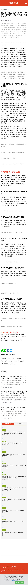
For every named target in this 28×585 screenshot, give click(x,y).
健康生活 (3, 441)
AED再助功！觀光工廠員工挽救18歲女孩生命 (11, 443)
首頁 (2, 9)
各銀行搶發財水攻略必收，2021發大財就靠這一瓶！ (13, 521)
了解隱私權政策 (14, 580)
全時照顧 (4, 361)
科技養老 (21, 361)
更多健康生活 (8, 423)
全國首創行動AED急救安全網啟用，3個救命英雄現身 (13, 499)
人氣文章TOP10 (20, 423)
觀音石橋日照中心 (12, 361)
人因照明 (12, 363)
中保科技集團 (11, 358)
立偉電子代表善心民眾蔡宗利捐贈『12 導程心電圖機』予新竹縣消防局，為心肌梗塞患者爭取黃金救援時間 (14, 378)
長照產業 (19, 358)
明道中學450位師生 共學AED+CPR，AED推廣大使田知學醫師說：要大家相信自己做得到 (14, 477)
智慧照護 (4, 358)
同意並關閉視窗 (19, 582)
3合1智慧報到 (5, 363)
